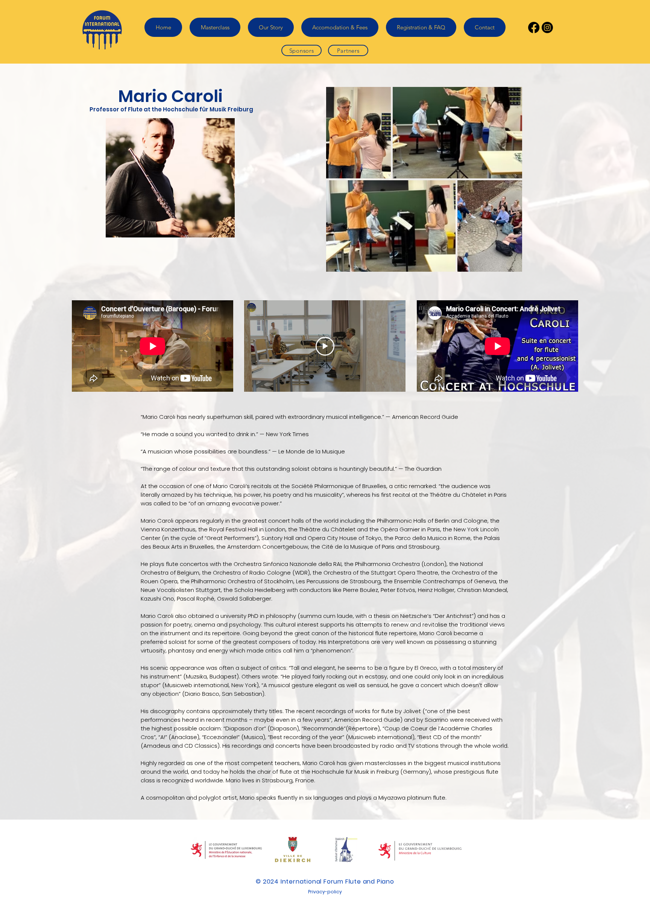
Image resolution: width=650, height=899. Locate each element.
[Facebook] (533, 27)
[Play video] (325, 346)
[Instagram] (547, 27)
